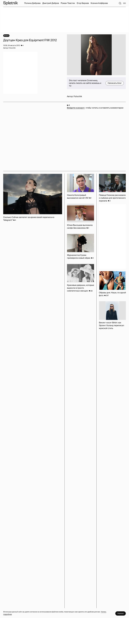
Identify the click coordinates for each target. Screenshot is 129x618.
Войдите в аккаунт (76, 108)
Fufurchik (78, 96)
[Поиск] (120, 3)
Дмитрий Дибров (50, 3)
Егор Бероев (83, 3)
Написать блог (115, 83)
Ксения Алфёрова (99, 3)
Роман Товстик (68, 3)
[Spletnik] (10, 3)
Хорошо (120, 613)
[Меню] (124, 3)
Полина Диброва (32, 3)
